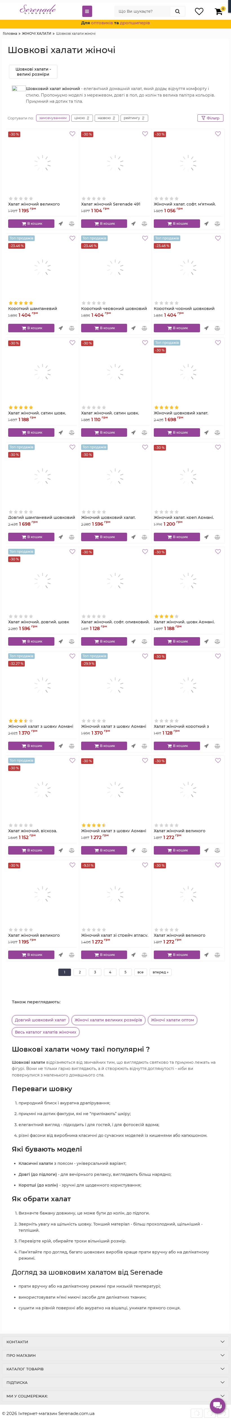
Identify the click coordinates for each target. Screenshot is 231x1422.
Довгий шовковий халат (40, 1020)
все (140, 972)
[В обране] (73, 134)
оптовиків (102, 22)
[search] (177, 11)
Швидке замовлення (61, 223)
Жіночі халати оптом (172, 1020)
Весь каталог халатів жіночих (45, 1032)
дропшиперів (135, 22)
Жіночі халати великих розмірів (108, 1020)
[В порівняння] (72, 223)
